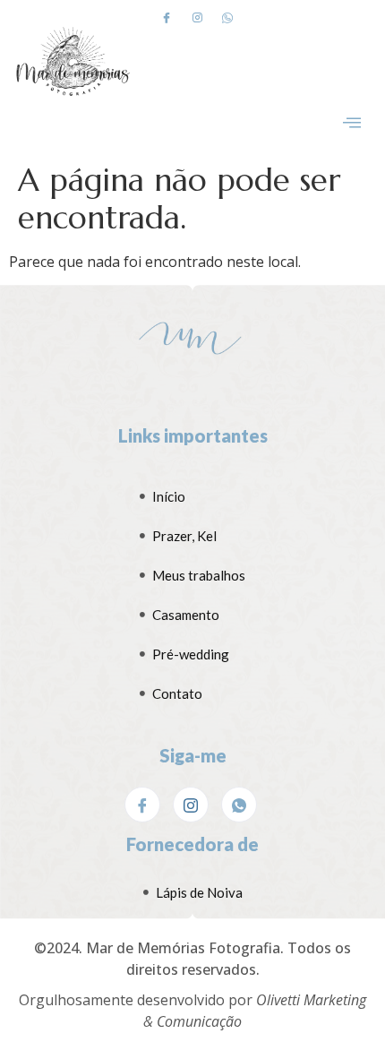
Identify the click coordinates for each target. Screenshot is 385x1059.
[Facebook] (166, 17)
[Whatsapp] (227, 17)
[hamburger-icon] (351, 124)
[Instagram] (197, 17)
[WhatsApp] (239, 804)
